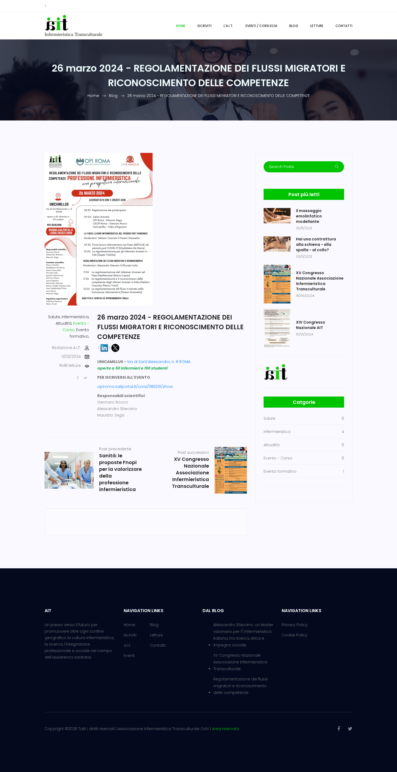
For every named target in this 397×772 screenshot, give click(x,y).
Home (180, 26)
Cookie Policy (294, 635)
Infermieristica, (75, 317)
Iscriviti (204, 26)
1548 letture (70, 365)
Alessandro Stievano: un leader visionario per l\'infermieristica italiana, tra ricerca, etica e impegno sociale (243, 635)
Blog (293, 26)
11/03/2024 (71, 356)
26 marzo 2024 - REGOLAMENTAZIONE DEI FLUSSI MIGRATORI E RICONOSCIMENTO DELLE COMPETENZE (218, 95)
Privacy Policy (295, 624)
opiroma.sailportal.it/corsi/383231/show (135, 386)
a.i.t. (127, 645)
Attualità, (64, 323)
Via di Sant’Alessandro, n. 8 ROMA (158, 361)
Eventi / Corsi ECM (261, 26)
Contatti (343, 26)
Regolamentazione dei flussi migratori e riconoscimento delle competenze (240, 685)
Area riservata (225, 728)
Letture (316, 26)
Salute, (54, 317)
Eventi (129, 655)
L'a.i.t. (228, 26)
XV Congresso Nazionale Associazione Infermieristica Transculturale (240, 662)
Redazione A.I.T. (66, 347)
